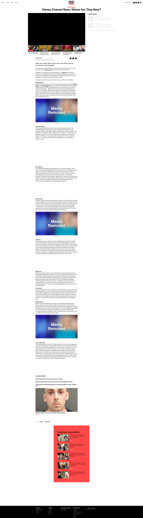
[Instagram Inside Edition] (138, 2)
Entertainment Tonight (77, 511)
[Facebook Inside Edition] (134, 2)
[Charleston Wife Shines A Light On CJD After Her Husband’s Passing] (71, 447)
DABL (74, 515)
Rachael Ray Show (76, 514)
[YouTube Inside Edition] (140, 2)
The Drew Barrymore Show (78, 513)
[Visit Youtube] (93, 509)
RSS (49, 514)
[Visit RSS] (95, 509)
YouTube (49, 513)
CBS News (75, 510)
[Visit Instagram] (91, 509)
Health (71, 450)
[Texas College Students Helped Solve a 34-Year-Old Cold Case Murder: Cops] (71, 474)
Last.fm (74, 516)
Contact (37, 513)
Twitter (49, 510)
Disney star (48, 70)
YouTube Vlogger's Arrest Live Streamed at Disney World (50, 413)
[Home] (71, 3)
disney (41, 421)
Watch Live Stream (64, 510)
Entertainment (71, 7)
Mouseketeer (46, 85)
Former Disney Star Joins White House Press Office (49, 379)
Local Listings (63, 509)
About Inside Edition (39, 509)
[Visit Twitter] (89, 509)
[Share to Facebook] (71, 58)
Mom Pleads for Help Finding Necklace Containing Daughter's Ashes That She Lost (56, 385)
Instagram (50, 511)
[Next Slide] (85, 48)
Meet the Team (38, 510)
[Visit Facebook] (87, 509)
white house (47, 421)
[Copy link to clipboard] (76, 58)
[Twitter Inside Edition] (136, 2)
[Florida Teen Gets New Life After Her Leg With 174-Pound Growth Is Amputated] (71, 465)
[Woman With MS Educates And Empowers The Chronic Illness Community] (71, 456)
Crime (7, 2)
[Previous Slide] (28, 48)
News (3, 2)
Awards (37, 511)
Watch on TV (128, 2)
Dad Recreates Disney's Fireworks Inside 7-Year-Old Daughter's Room (54, 381)
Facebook (50, 509)
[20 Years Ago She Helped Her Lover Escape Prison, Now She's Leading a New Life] (71, 437)
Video (12, 2)
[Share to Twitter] (73, 58)
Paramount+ (75, 509)
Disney (64, 72)
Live (17, 2)
